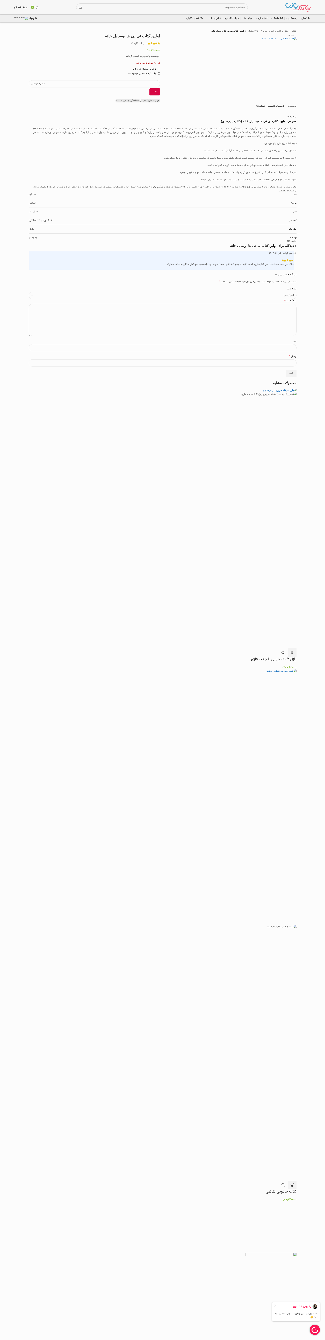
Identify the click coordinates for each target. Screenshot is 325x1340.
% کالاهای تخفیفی (194, 18)
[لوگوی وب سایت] (298, 7)
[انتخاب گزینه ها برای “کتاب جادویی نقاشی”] (292, 1185)
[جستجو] (80, 7)
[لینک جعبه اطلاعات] (28, 18)
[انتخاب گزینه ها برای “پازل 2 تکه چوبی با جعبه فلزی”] (292, 652)
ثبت (155, 91)
